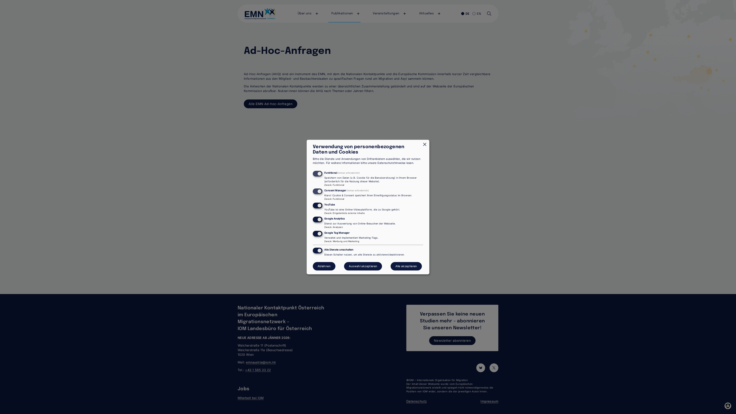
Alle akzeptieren (406, 266)
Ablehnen (324, 266)
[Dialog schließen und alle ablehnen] (424, 144)
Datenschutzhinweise (391, 162)
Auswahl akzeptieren (363, 266)
